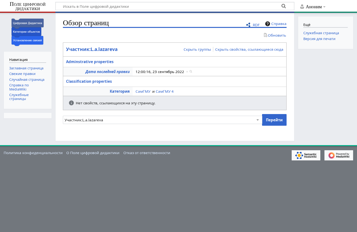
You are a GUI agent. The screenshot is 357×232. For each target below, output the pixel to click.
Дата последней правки (107, 71)
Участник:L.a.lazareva (92, 49)
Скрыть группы (197, 49)
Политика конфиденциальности (33, 152)
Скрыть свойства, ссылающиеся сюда (249, 49)
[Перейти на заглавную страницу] (28, 32)
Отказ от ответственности (146, 152)
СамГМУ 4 (165, 91)
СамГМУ (143, 91)
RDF (256, 24)
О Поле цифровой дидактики (92, 152)
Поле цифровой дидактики (28, 6)
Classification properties (89, 81)
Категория (120, 91)
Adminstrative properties (90, 61)
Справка (279, 23)
